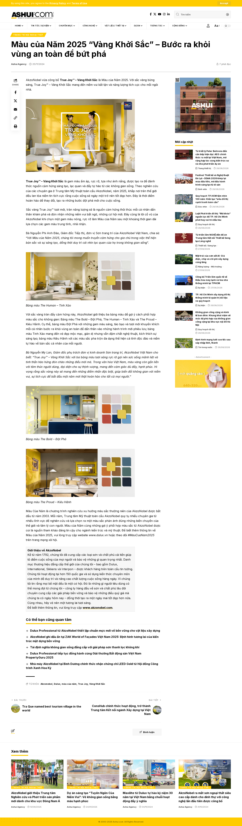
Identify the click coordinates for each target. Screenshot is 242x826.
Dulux (57, 684)
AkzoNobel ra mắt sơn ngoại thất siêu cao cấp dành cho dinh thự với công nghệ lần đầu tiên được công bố (205, 797)
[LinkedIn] (168, 14)
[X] (155, 14)
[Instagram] (164, 14)
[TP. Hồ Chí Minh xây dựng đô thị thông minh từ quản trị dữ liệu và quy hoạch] (184, 298)
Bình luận (148, 732)
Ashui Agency (18, 64)
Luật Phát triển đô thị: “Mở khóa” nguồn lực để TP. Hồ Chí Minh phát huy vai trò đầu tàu (212, 216)
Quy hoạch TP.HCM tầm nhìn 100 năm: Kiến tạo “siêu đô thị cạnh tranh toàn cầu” (211, 199)
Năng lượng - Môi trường (210, 266)
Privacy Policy (57, 3)
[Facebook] (151, 14)
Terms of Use (79, 3)
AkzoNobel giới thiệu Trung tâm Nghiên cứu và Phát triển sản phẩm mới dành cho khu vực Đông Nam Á (35, 797)
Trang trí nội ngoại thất (28, 35)
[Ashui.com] (32, 14)
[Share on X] (15, 101)
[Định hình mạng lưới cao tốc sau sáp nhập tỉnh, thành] (184, 343)
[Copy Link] (15, 118)
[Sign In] (208, 26)
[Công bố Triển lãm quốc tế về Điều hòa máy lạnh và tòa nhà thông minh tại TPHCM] (184, 280)
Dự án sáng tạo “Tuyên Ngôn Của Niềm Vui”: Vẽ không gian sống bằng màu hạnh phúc (92, 797)
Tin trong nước (205, 347)
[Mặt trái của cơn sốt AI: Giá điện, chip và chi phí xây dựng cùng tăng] (184, 259)
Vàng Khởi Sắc (97, 684)
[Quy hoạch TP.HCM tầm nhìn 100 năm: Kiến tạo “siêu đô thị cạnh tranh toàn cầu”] (184, 199)
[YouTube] (159, 14)
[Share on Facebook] (15, 92)
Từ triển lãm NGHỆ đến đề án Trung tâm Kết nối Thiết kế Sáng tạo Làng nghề (212, 237)
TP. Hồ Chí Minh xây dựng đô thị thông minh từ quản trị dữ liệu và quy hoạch (212, 297)
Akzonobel (46, 684)
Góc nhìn (202, 206)
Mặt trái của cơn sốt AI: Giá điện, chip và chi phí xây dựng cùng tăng (211, 258)
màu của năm (69, 684)
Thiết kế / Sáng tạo (207, 245)
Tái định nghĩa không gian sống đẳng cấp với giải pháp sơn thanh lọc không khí (84, 647)
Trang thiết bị (204, 168)
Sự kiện (201, 287)
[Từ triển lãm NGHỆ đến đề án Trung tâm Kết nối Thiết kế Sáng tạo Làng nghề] (184, 238)
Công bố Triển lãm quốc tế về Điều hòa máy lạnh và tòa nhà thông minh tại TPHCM (211, 280)
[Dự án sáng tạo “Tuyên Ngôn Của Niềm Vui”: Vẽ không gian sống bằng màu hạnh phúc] (93, 774)
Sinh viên (202, 189)
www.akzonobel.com (97, 607)
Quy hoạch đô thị (206, 224)
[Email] (15, 109)
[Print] (15, 126)
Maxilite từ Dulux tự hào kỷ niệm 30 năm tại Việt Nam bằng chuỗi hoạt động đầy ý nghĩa (148, 797)
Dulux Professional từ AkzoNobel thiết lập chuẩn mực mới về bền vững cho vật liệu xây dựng (95, 630)
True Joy (83, 684)
